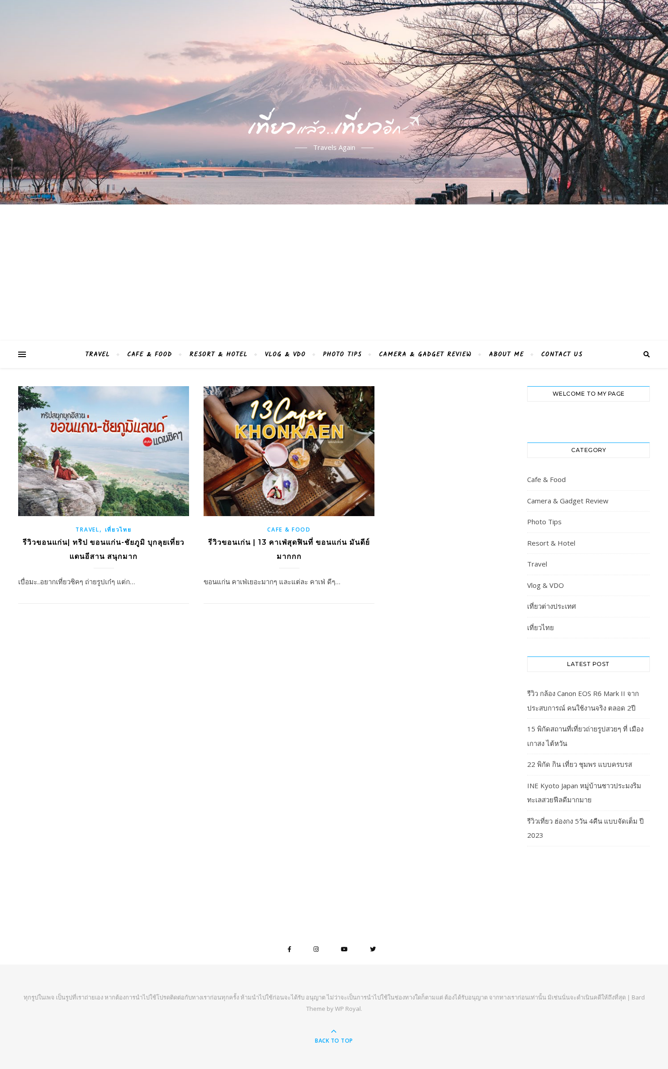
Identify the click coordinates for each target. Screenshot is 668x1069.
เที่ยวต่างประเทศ (551, 606)
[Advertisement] (334, 272)
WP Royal (348, 1008)
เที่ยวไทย (118, 529)
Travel (97, 354)
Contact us (562, 354)
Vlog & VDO (285, 354)
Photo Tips (342, 354)
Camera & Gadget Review (425, 354)
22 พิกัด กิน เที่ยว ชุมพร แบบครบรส (579, 764)
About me (506, 354)
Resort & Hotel (218, 354)
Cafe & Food (149, 354)
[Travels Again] (334, 94)
